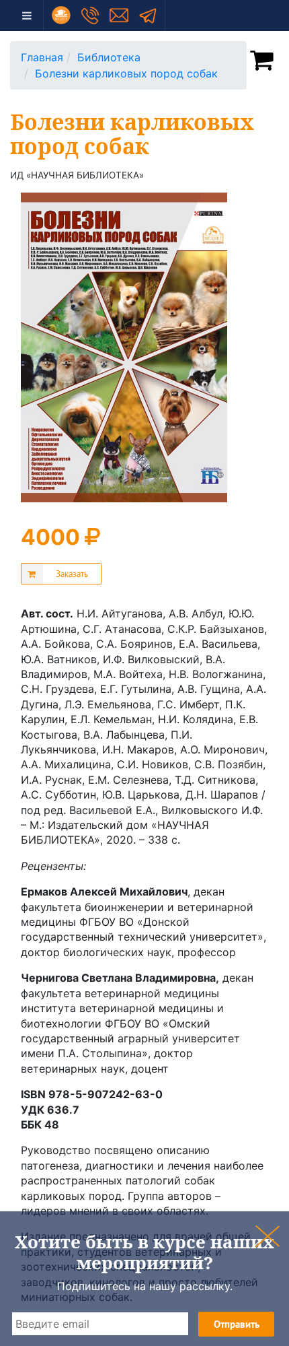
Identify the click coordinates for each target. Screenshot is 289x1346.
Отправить (236, 1324)
